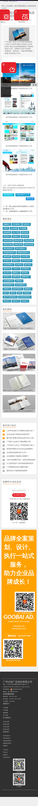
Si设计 (6, 293)
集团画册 (7, 232)
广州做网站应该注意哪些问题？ (18, 467)
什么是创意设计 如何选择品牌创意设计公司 (22, 463)
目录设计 (19, 265)
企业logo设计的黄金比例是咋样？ (19, 434)
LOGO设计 (25, 256)
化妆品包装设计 (9, 252)
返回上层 (30, 199)
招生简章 (25, 236)
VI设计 (6, 228)
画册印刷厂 (26, 277)
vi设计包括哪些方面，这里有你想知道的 (21, 460)
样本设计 (25, 273)
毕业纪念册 (29, 240)
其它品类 (16, 256)
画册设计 (7, 224)
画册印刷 (16, 277)
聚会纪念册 (18, 240)
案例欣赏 (7, 269)
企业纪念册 (8, 240)
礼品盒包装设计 (25, 297)
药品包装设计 (8, 285)
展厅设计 (28, 265)
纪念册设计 (17, 224)
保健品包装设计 (23, 252)
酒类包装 (7, 256)
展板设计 (28, 289)
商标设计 (16, 261)
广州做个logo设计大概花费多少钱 (19, 441)
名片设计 (7, 273)
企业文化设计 (26, 261)
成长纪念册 (8, 244)
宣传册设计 (26, 269)
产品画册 (23, 228)
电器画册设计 (8, 195)
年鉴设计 (16, 236)
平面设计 (27, 293)
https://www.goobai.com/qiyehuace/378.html (18, 188)
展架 (19, 293)
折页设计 (7, 236)
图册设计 (16, 273)
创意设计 (16, 301)
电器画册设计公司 (22, 195)
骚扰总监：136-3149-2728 (19, 636)
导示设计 (7, 261)
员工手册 (16, 232)
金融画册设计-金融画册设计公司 (20, 211)
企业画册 (14, 228)
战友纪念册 (29, 244)
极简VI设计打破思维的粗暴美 (17, 471)
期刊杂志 (25, 232)
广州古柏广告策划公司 (9, 1)
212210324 (12, 701)
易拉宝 (13, 293)
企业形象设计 (8, 281)
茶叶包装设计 (21, 248)
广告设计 (16, 269)
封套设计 (25, 301)
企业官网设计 (8, 265)
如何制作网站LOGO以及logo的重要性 (20, 449)
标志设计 (7, 301)
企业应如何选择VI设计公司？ (17, 452)
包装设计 (26, 224)
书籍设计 (19, 281)
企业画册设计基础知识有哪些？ (18, 456)
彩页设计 (7, 277)
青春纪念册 (18, 244)
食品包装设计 (8, 248)
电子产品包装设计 (10, 297)
